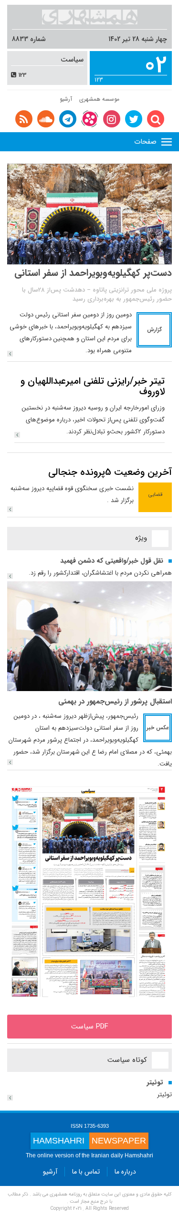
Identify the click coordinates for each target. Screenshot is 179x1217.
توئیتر (155, 1082)
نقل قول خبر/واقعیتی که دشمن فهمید (111, 561)
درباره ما (125, 1171)
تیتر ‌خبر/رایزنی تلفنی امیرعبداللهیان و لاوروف (93, 386)
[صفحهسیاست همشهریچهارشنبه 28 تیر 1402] (89, 892)
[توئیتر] (10, 1098)
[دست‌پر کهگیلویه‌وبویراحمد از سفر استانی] (10, 354)
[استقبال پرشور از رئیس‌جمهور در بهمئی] (89, 635)
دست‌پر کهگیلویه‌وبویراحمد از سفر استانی (93, 272)
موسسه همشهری (99, 99)
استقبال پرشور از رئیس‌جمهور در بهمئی (115, 701)
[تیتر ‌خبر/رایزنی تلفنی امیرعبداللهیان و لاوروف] (17, 435)
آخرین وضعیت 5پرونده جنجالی (110, 472)
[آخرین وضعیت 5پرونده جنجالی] (10, 509)
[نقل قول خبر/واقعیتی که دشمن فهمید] (10, 576)
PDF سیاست (89, 1026)
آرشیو (66, 99)
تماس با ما (86, 1171)
